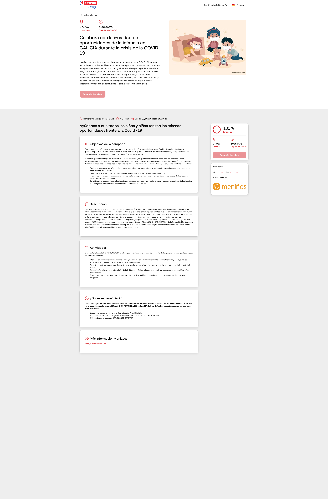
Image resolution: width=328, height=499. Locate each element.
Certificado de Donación (215, 5)
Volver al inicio (91, 15)
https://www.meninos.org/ (95, 344)
